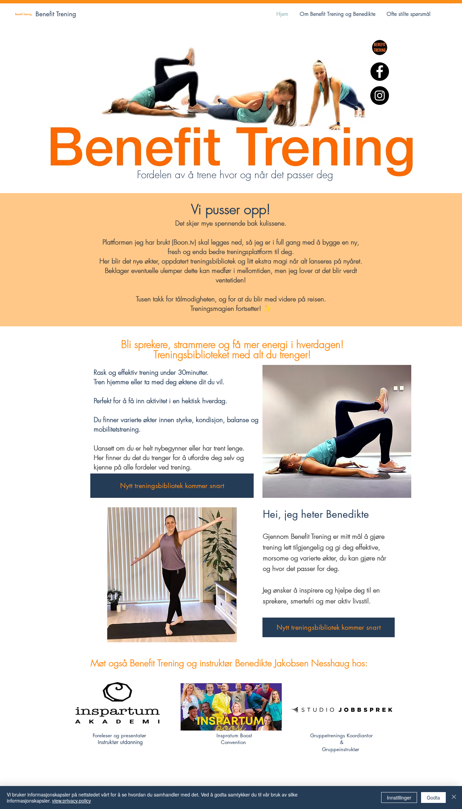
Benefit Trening (56, 14)
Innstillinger (399, 797)
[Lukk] (454, 797)
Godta (433, 797)
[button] (172, 485)
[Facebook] (379, 71)
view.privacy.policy (71, 800)
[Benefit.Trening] (379, 95)
